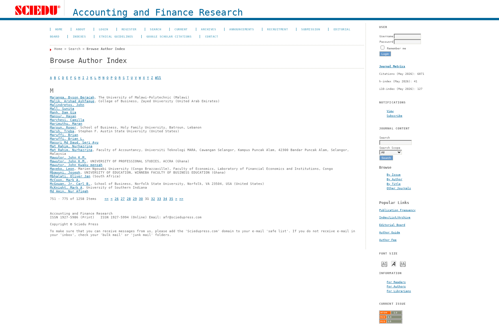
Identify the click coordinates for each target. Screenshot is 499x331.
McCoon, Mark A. (65, 180)
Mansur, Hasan (63, 116)
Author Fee (387, 239)
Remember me (396, 48)
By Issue (394, 174)
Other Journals (399, 188)
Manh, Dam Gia (63, 112)
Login (103, 29)
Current (181, 29)
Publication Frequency (397, 210)
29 (135, 199)
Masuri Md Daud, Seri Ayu (74, 142)
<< (107, 199)
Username (386, 36)
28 (129, 199)
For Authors (396, 286)
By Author (394, 179)
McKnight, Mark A (66, 187)
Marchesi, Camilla (67, 120)
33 (159, 199)
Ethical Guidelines (116, 36)
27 (123, 199)
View (390, 111)
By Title (394, 183)
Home (59, 29)
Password (386, 41)
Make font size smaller (384, 263)
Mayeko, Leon (62, 169)
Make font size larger (403, 263)
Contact (211, 36)
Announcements (241, 29)
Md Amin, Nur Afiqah (69, 191)
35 (171, 199)
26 (117, 199)
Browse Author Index (106, 49)
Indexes (79, 36)
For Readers (396, 282)
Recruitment (277, 29)
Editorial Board (392, 224)
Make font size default (393, 263)
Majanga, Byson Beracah (72, 97)
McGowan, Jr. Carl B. (70, 184)
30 (141, 199)
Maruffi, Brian (64, 135)
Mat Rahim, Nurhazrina (71, 146)
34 (165, 199)
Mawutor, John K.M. (68, 157)
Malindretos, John (67, 105)
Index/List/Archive (394, 217)
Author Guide (389, 232)
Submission (310, 29)
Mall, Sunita (62, 109)
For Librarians (399, 291)
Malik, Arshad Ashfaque (72, 101)
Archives (208, 29)
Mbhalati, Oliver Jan (70, 176)
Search (155, 29)
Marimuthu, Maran (66, 124)
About (80, 29)
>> (181, 199)
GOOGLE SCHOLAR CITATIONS (168, 36)
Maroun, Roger (63, 127)
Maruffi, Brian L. (67, 139)
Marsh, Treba (62, 131)
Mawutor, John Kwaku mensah (76, 165)
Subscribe (394, 115)
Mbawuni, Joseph (65, 172)
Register (129, 29)
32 (153, 199)
